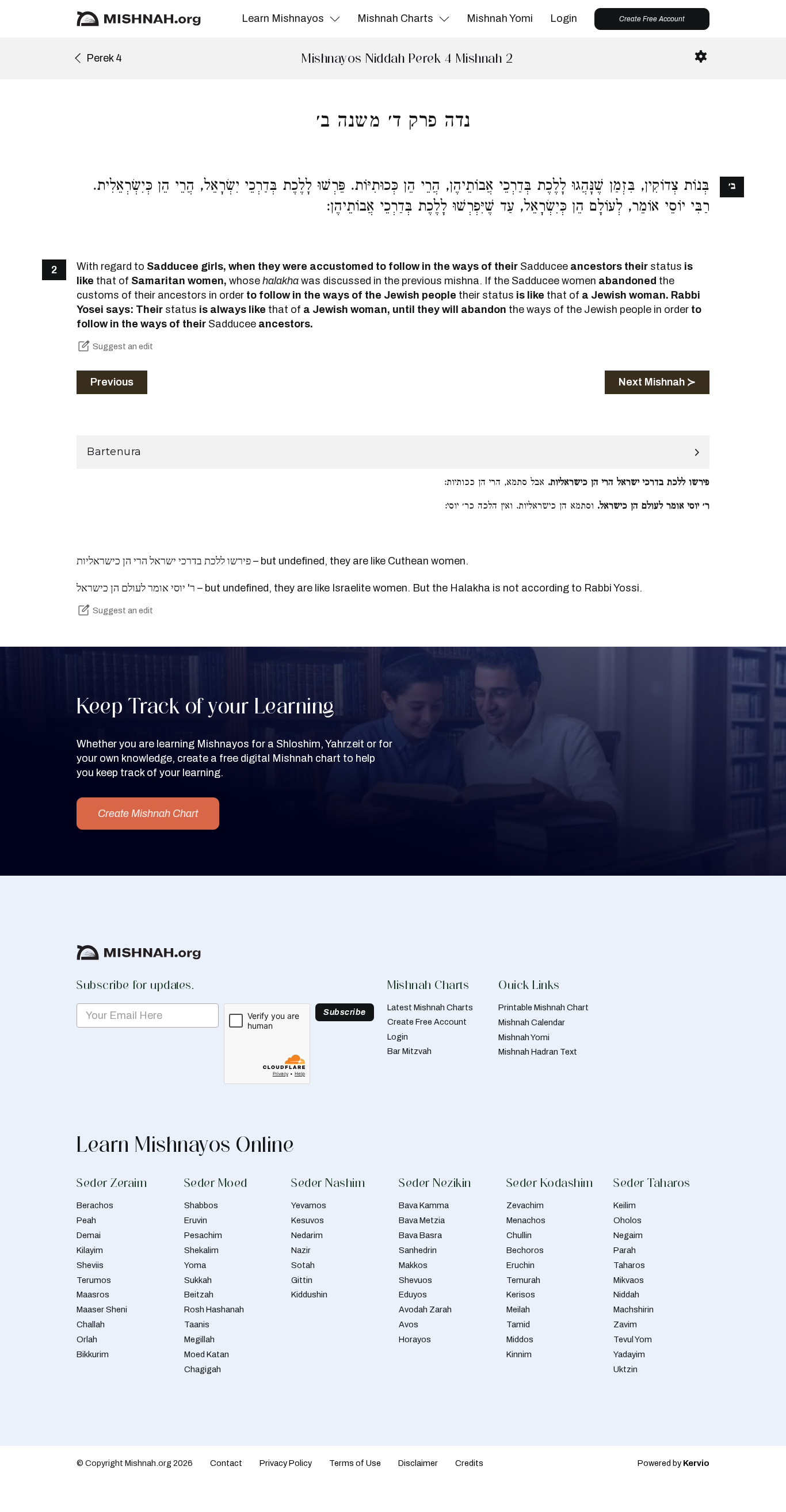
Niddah (626, 1294)
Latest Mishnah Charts (430, 1007)
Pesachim (203, 1235)
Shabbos (201, 1205)
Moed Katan (206, 1354)
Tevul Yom (632, 1339)
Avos (408, 1324)
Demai (89, 1235)
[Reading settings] (700, 56)
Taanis (196, 1324)
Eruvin (195, 1220)
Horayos (415, 1339)
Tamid (518, 1324)
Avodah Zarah (425, 1309)
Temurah (523, 1280)
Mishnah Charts (395, 18)
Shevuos (415, 1280)
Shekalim (201, 1250)
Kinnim (519, 1354)
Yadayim (629, 1354)
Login (563, 18)
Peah (86, 1220)
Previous (111, 382)
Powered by (673, 1463)
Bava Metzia (422, 1220)
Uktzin (625, 1369)
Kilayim (90, 1250)
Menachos (525, 1220)
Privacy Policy (286, 1463)
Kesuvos (307, 1220)
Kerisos (520, 1294)
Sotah (303, 1265)
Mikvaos (628, 1280)
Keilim (624, 1205)
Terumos (94, 1280)
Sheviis (90, 1265)
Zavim (625, 1324)
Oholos (627, 1220)
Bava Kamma (424, 1205)
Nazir (301, 1250)
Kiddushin (309, 1294)
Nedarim (307, 1235)
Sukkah (198, 1280)
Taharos (629, 1265)
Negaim (628, 1235)
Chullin (519, 1235)
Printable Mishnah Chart (543, 1007)
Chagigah (202, 1369)
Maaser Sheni (102, 1309)
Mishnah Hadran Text (537, 1051)
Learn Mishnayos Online (185, 1144)
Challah (91, 1324)
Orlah (87, 1339)
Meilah (518, 1309)
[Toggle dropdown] (335, 19)
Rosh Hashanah (214, 1309)
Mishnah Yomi (500, 18)
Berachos (95, 1205)
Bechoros (525, 1250)
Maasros (93, 1294)
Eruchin (520, 1265)
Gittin (301, 1280)
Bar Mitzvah (409, 1051)
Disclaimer (418, 1463)
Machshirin (633, 1309)
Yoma (195, 1265)
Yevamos (308, 1205)
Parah (624, 1250)
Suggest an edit (123, 346)
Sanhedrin (418, 1250)
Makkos (413, 1265)
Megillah (199, 1339)
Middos (519, 1339)
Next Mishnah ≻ (657, 382)
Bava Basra (420, 1235)
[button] (393, 452)
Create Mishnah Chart (148, 813)
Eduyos (413, 1294)
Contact (226, 1463)
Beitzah (198, 1294)
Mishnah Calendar (531, 1022)
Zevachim (525, 1205)
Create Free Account (652, 19)
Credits (469, 1463)
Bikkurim (93, 1354)
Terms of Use (355, 1463)
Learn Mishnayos (283, 18)
